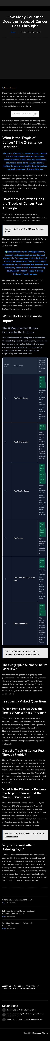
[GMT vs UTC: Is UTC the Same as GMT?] (43, 902)
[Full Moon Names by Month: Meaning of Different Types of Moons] (43, 913)
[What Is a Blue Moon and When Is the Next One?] (43, 925)
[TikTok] (20, 978)
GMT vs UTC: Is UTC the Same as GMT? (18, 899)
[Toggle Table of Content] (34, 114)
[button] (4, 3)
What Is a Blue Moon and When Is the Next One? (17, 924)
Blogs (13, 32)
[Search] (46, 3)
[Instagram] (9, 978)
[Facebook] (3, 978)
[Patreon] (15, 978)
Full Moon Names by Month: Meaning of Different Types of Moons (18, 912)
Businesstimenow (10, 88)
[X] (26, 978)
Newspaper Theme (40, 1033)
